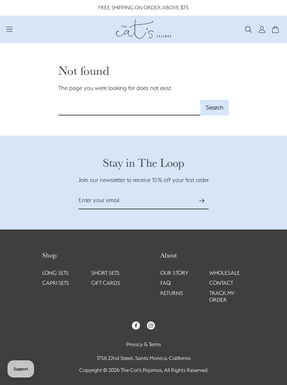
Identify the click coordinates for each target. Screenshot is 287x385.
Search (214, 107)
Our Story (174, 273)
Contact (221, 283)
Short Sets (105, 273)
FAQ (165, 283)
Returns (171, 293)
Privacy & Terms (143, 344)
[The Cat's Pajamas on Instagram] (151, 325)
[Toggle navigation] (9, 29)
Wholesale (224, 273)
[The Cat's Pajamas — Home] (143, 28)
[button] (248, 29)
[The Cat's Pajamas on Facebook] (136, 325)
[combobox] (129, 108)
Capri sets (55, 283)
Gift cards (105, 283)
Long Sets (55, 273)
